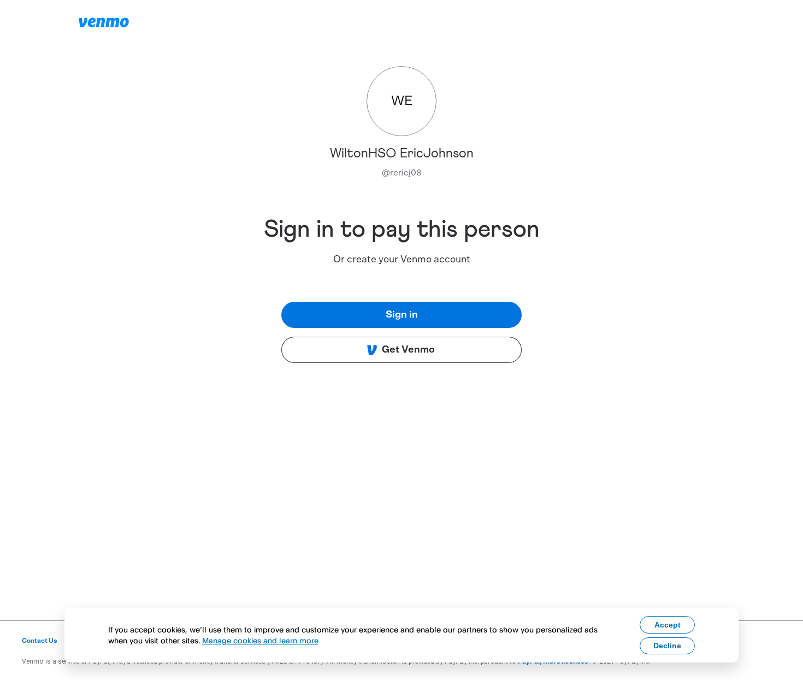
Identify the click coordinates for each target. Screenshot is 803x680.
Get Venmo (408, 350)
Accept (667, 624)
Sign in (402, 315)
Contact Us (39, 640)
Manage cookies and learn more (260, 640)
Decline (667, 645)
